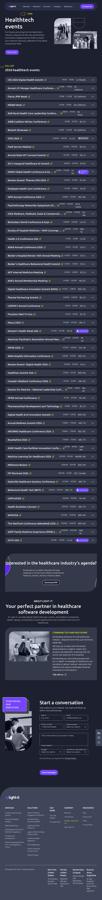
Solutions (36, 6)
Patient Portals (32, 855)
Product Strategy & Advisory (12, 820)
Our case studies (53, 816)
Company (57, 6)
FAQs (85, 821)
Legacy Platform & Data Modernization (35, 833)
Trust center (68, 817)
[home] (12, 6)
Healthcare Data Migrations (33, 839)
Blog (84, 813)
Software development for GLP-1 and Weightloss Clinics (14, 844)
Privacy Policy (88, 825)
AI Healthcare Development (10, 837)
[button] (76, 727)
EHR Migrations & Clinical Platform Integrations (14, 830)
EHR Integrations (33, 845)
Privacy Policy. (71, 758)
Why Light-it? (69, 827)
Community (87, 817)
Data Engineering (11, 825)
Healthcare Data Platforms (33, 826)
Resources (68, 6)
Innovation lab (55, 822)
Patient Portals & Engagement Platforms (35, 814)
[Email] (99, 742)
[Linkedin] (99, 733)
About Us (67, 813)
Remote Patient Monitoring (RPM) (33, 820)
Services (26, 6)
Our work (46, 6)
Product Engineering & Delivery (13, 814)
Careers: (71, 822)
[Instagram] (99, 738)
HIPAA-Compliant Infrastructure (33, 850)
